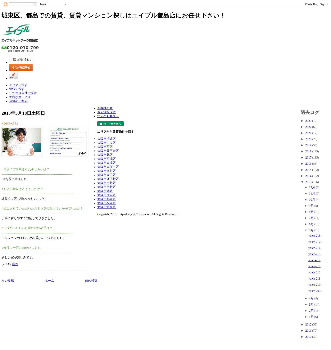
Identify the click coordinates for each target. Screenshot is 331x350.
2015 (308, 169)
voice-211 (314, 278)
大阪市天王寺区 (108, 150)
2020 (308, 139)
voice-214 (314, 260)
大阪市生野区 (106, 183)
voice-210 (314, 284)
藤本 (15, 264)
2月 (311, 310)
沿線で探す (17, 89)
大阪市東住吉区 (108, 166)
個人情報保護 (106, 112)
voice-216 (314, 247)
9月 (311, 205)
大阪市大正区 (106, 175)
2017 (308, 157)
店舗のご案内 (18, 101)
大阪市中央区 (106, 142)
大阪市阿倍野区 (108, 179)
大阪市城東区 (106, 207)
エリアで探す (18, 85)
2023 (308, 120)
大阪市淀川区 (106, 171)
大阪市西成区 (106, 158)
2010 (308, 336)
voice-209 (314, 290)
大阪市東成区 (106, 162)
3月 (311, 304)
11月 (312, 193)
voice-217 (314, 241)
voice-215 (314, 254)
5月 (311, 230)
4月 (311, 298)
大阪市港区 (105, 191)
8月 (311, 211)
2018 (308, 151)
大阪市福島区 (106, 203)
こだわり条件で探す (23, 93)
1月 (311, 316)
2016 (308, 163)
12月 (312, 187)
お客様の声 (105, 108)
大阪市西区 (105, 146)
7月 (311, 218)
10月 (312, 199)
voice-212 (10, 123)
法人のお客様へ (108, 116)
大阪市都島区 (106, 199)
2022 (308, 126)
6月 (311, 224)
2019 (308, 145)
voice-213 (314, 266)
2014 (308, 175)
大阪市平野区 (106, 187)
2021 (308, 133)
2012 (308, 324)
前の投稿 (91, 280)
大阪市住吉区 (106, 195)
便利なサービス (20, 97)
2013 (308, 182)
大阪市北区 (105, 154)
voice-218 (314, 235)
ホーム (49, 280)
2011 (308, 330)
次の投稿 (8, 280)
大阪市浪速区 (106, 138)
